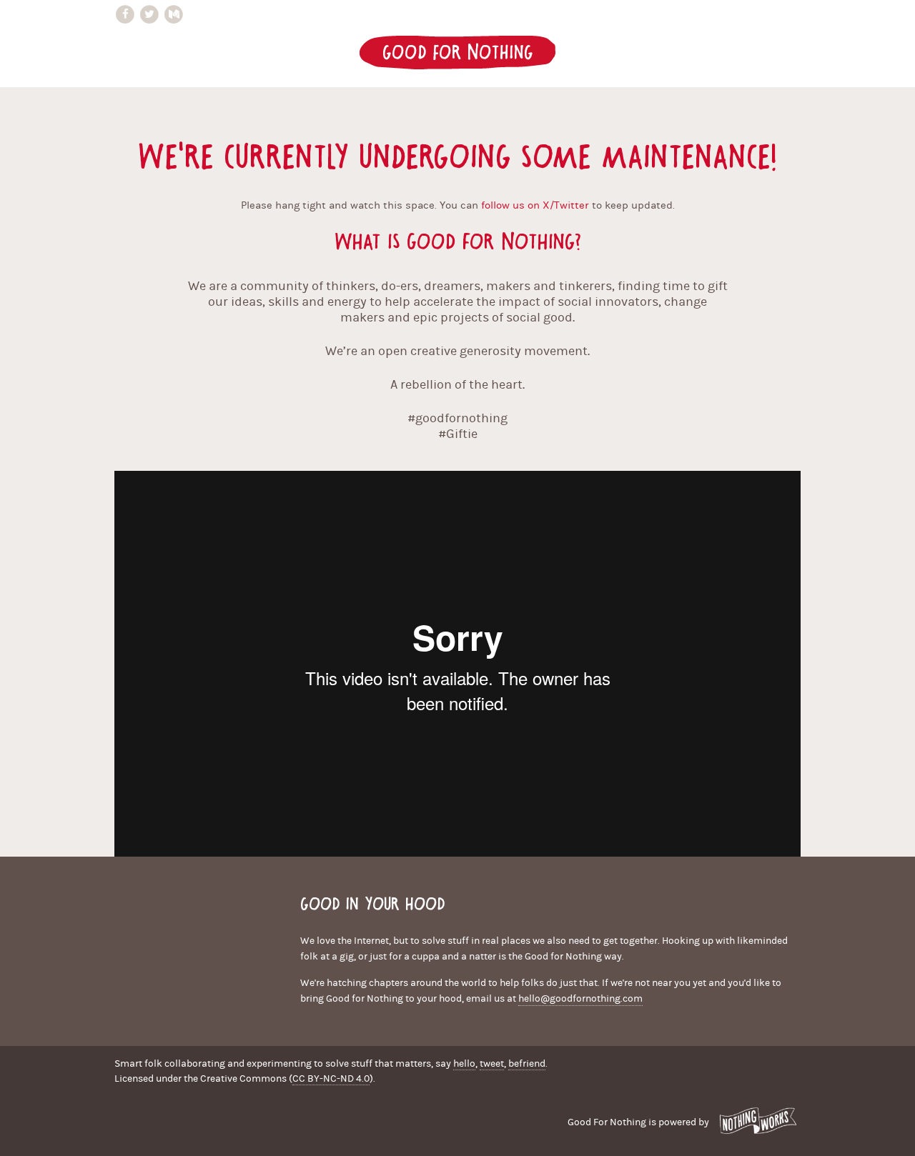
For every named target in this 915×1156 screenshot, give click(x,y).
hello (464, 1064)
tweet (492, 1064)
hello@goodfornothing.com (580, 999)
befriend (526, 1064)
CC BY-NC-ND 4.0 (331, 1079)
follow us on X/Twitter (535, 205)
